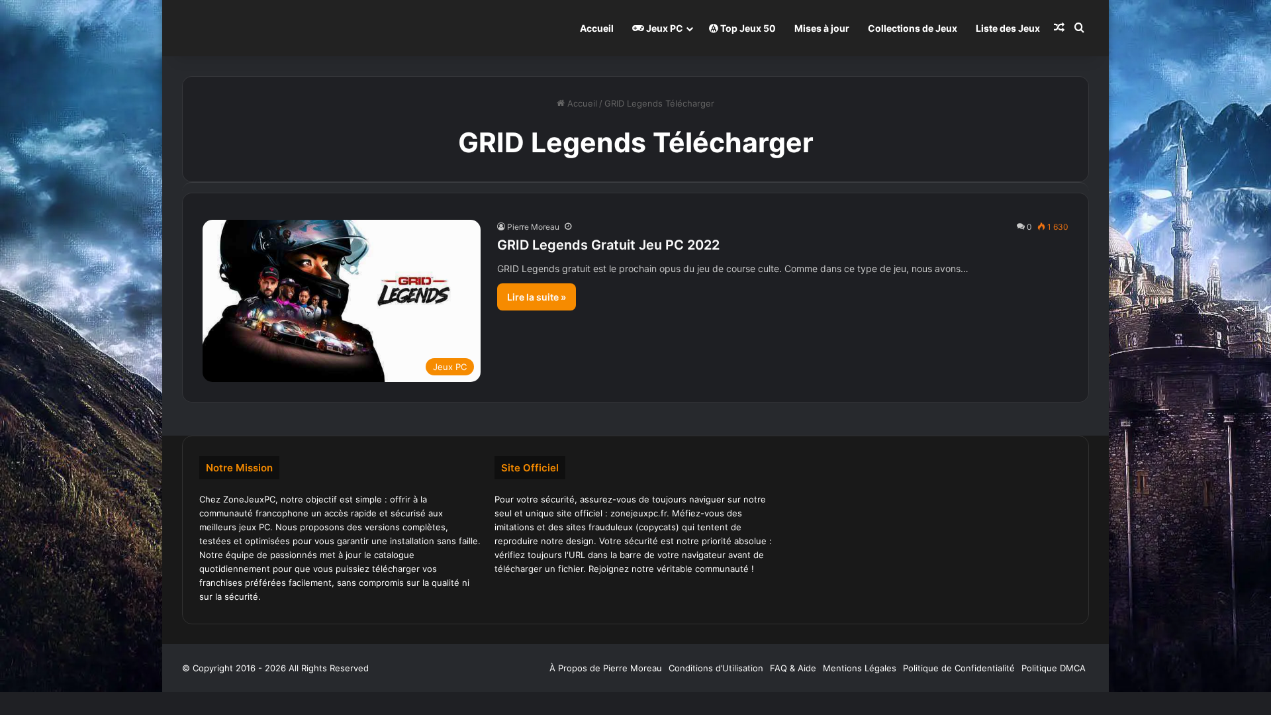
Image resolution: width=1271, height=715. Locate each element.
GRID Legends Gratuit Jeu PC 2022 (608, 245)
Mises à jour (821, 28)
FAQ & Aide (793, 668)
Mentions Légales (859, 668)
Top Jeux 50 (747, 28)
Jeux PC (663, 28)
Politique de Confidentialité (959, 668)
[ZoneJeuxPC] (248, 28)
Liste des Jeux (1008, 28)
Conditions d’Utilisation (716, 668)
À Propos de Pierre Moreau (605, 668)
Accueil (597, 28)
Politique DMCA (1053, 668)
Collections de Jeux (912, 28)
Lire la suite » (536, 297)
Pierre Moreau (533, 227)
